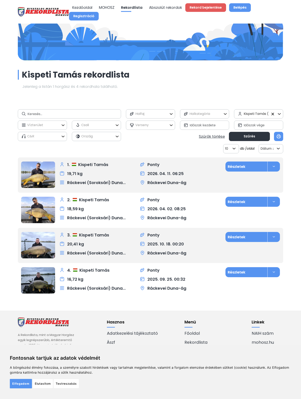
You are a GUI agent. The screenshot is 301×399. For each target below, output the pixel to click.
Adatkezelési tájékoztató (132, 333)
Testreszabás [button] (66, 383)
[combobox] (150, 114)
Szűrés (249, 136)
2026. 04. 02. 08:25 (166, 209)
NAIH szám (263, 333)
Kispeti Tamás (93, 164)
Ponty (153, 164)
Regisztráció (83, 16)
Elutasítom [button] (43, 383)
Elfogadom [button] (20, 383)
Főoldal (192, 333)
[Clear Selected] (272, 114)
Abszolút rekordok (165, 7)
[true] (278, 136)
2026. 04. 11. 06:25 (165, 173)
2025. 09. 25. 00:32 (166, 279)
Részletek (236, 166)
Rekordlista (132, 7)
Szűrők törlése (212, 136)
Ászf (111, 342)
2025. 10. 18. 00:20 (165, 244)
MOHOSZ (106, 7)
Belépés (240, 7)
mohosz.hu (263, 342)
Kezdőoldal (82, 7)
